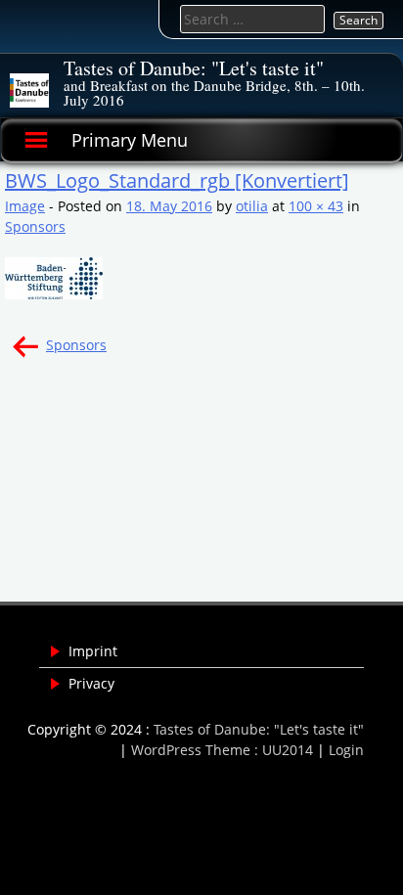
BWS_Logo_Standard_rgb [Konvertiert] (177, 180)
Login (346, 749)
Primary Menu (129, 140)
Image (25, 206)
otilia (252, 206)
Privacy (91, 683)
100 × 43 (316, 206)
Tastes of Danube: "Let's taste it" (194, 68)
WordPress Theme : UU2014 (222, 749)
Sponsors (35, 226)
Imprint (92, 651)
